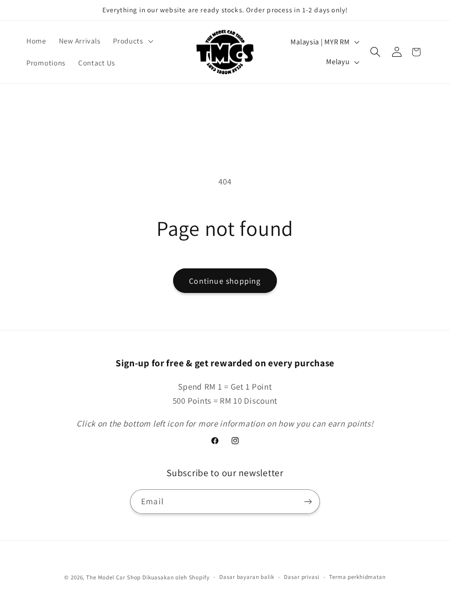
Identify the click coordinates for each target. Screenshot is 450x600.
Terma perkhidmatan (357, 577)
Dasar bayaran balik (246, 577)
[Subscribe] (307, 501)
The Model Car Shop (113, 577)
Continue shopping (225, 281)
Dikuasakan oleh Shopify (175, 577)
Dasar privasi (301, 577)
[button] (132, 41)
